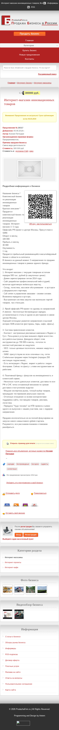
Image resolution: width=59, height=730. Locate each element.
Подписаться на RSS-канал (16, 504)
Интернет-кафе (11, 567)
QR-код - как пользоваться (40, 224)
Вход (18, 535)
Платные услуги (12, 666)
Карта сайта (10, 690)
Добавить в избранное (25, 504)
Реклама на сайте (13, 672)
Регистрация (30, 535)
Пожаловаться (40, 493)
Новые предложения (29, 54)
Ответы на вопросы (13, 678)
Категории (17, 46)
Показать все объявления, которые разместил (29, 452)
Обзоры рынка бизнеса (15, 643)
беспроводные (22, 464)
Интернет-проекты (13, 562)
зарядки (10, 464)
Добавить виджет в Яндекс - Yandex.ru (34, 504)
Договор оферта (12, 660)
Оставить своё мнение (15, 513)
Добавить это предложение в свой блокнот (24, 483)
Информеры (10, 648)
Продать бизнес (29, 33)
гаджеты (44, 464)
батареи (35, 464)
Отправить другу (13, 493)
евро (31, 151)
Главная (29, 40)
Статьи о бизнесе (13, 637)
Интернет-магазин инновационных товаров (29, 102)
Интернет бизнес (24, 83)
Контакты (29, 59)
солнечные (12, 469)
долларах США (21, 151)
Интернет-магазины (42, 83)
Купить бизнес (30, 50)
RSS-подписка (11, 654)
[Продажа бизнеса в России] (29, 20)
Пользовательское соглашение (18, 684)
